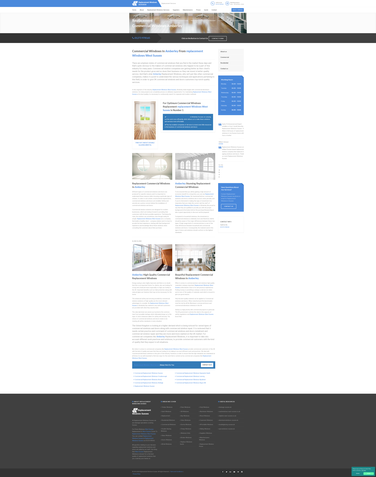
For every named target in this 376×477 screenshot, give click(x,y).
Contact (214, 10)
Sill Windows (185, 411)
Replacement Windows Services (158, 10)
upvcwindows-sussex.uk (227, 429)
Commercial (225, 57)
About (142, 10)
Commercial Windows (169, 424)
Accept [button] (368, 473)
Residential (224, 63)
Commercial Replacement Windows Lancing (190, 376)
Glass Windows (167, 435)
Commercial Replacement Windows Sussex (149, 373)
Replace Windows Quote (186, 443)
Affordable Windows (206, 424)
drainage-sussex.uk (225, 407)
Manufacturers (188, 10)
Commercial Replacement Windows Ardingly (149, 383)
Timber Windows (167, 407)
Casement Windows (206, 420)
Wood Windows (205, 416)
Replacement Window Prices (206, 445)
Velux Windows (186, 420)
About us (224, 51)
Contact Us (206, 365)
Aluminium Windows (206, 411)
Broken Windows (186, 437)
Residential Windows (168, 420)
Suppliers (176, 10)
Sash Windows (166, 411)
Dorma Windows (186, 424)
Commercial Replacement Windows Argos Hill (191, 383)
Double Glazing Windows (166, 430)
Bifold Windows (167, 444)
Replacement (166, 416)
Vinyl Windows (204, 407)
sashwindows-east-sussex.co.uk (229, 411)
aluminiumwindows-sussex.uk (228, 420)
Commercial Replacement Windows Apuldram (191, 379)
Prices (198, 10)
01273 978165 (219, 4)
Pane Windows (185, 407)
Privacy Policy (136, 474)
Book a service (238, 10)
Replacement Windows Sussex (145, 386)
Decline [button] (358, 473)
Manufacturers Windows (204, 439)
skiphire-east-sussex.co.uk (227, 416)
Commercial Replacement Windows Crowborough (151, 376)
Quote (206, 10)
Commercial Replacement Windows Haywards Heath (193, 373)
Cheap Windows (186, 429)
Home (134, 10)
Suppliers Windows (206, 433)
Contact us (224, 69)
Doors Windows (167, 440)
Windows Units (185, 433)
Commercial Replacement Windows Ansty (148, 379)
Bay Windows (185, 416)
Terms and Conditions (176, 471)
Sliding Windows (205, 429)
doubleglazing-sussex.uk (227, 424)
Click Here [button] (363, 470)
